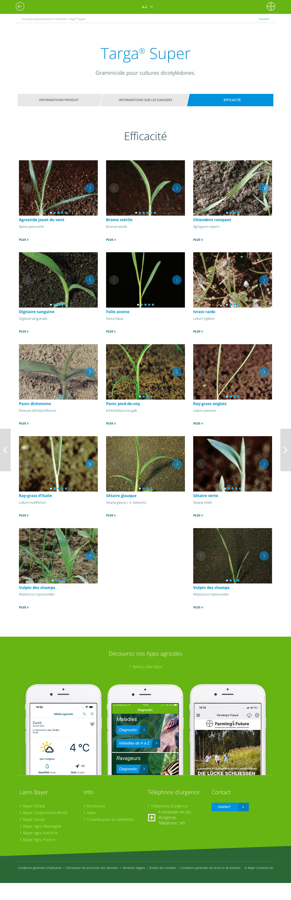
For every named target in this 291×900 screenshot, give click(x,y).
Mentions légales (134, 868)
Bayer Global (34, 805)
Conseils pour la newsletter (110, 819)
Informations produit (59, 100)
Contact (224, 807)
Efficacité (232, 100)
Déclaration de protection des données (92, 868)
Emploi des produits (163, 868)
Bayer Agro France (39, 839)
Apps (91, 812)
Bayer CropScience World (45, 812)
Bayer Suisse (34, 819)
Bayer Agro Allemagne (42, 826)
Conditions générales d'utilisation (40, 868)
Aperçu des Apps (147, 666)
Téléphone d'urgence (169, 805)
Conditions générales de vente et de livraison (210, 868)
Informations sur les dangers (145, 100)
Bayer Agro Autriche (40, 832)
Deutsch (264, 19)
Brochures (96, 805)
